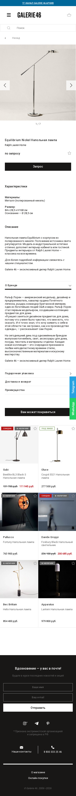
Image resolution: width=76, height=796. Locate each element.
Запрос (38, 166)
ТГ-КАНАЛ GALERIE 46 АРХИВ (38, 3)
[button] (5, 85)
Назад (16, 37)
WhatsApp (73, 408)
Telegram (73, 387)
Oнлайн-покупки (38, 778)
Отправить (38, 707)
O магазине (38, 772)
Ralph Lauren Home (15, 145)
